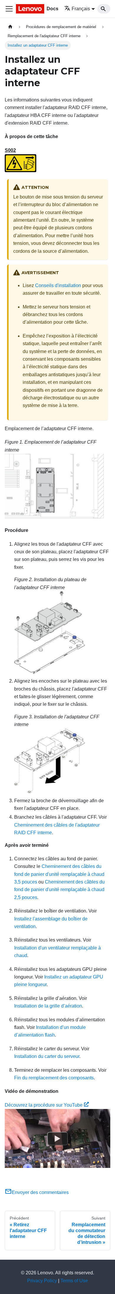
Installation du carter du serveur (46, 1056)
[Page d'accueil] (10, 26)
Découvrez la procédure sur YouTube (44, 1105)
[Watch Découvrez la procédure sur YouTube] (57, 1138)
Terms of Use (74, 1280)
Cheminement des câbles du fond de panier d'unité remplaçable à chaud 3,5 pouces (59, 874)
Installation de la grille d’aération (48, 1005)
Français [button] (81, 8)
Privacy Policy (42, 1280)
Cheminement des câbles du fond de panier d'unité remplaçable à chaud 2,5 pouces (59, 889)
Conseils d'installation (58, 285)
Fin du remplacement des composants (54, 1077)
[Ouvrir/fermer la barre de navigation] (9, 8)
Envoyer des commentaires (40, 1192)
